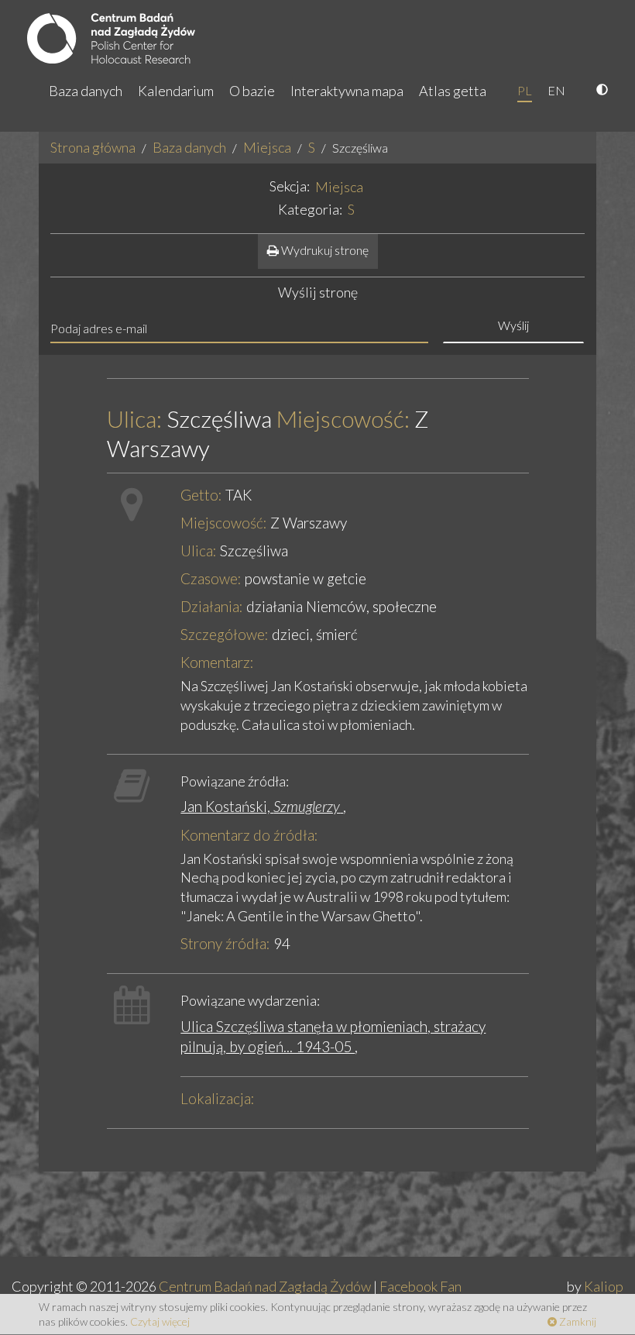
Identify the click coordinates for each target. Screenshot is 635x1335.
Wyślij (513, 325)
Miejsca (267, 147)
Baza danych (85, 90)
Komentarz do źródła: (249, 835)
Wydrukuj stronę (324, 250)
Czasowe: (211, 578)
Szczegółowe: (224, 634)
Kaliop (603, 1286)
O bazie (252, 90)
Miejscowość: (343, 419)
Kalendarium (176, 90)
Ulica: (134, 419)
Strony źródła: (225, 943)
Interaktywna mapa (346, 90)
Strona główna (93, 147)
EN (556, 90)
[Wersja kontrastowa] (604, 90)
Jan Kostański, (260, 806)
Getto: (201, 495)
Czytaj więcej (160, 1321)
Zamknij (576, 1321)
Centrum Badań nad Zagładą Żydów (265, 1286)
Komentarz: (217, 662)
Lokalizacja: (217, 1098)
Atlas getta (452, 90)
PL (524, 90)
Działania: (211, 606)
